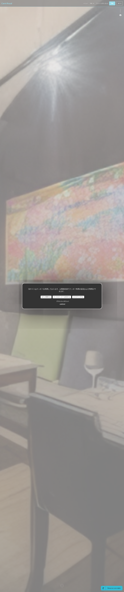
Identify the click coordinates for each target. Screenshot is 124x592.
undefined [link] (62, 304)
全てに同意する (46, 297)
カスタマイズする (78, 297)
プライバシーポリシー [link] (62, 301)
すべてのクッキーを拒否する (62, 297)
